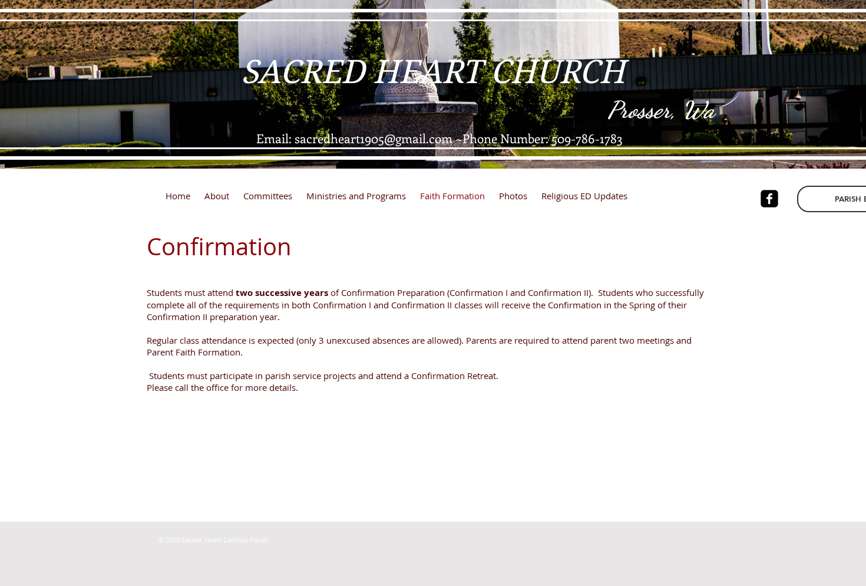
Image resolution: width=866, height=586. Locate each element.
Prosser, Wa (661, 110)
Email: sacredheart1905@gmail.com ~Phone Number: (403, 138)
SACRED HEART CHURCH (433, 72)
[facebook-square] (769, 199)
